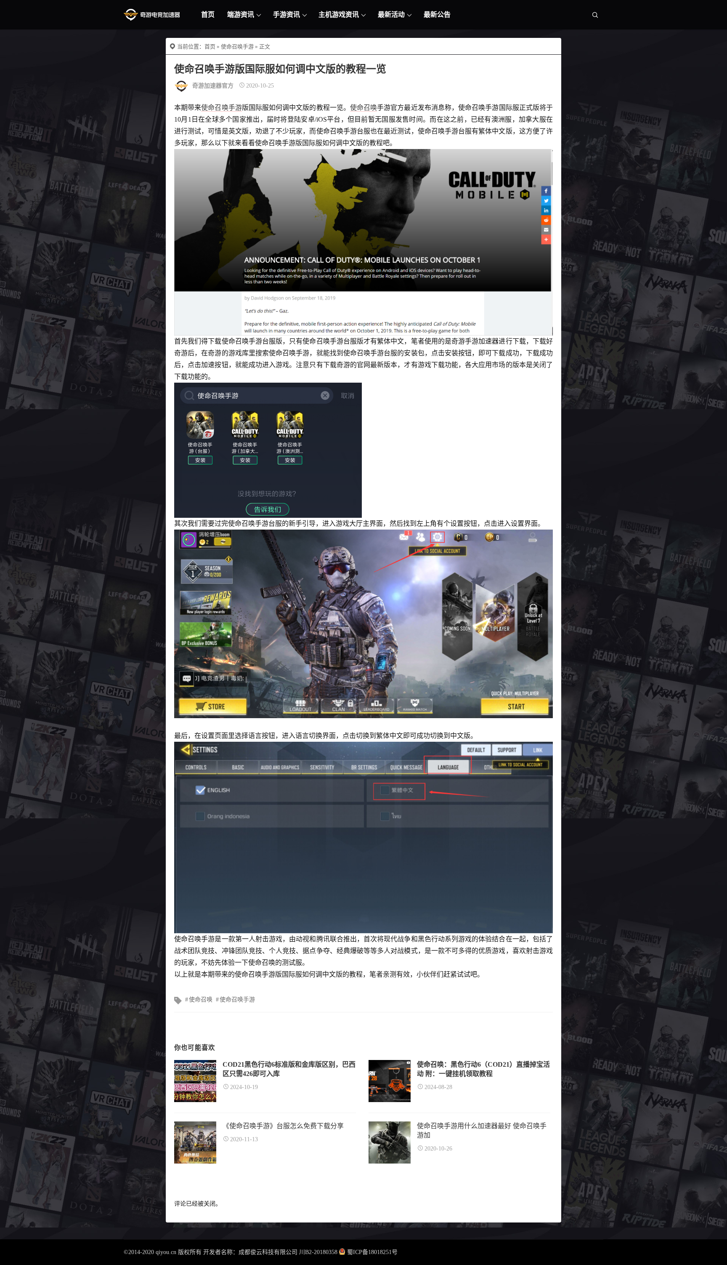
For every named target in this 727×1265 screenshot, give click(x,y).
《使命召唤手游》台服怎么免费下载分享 (283, 1125)
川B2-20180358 (318, 1252)
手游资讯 (286, 14)
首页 (208, 14)
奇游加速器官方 (212, 86)
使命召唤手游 (237, 46)
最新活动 (391, 14)
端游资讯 (240, 14)
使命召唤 (363, 107)
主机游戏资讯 (338, 14)
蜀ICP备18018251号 (372, 1252)
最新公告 (437, 14)
